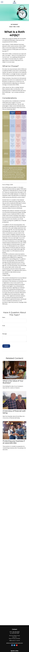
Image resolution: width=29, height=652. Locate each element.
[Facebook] (12, 645)
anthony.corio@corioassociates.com (14, 643)
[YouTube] (17, 645)
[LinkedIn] (14, 645)
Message (4, 334)
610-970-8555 (16, 631)
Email (3, 325)
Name (3, 317)
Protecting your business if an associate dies (14, 442)
